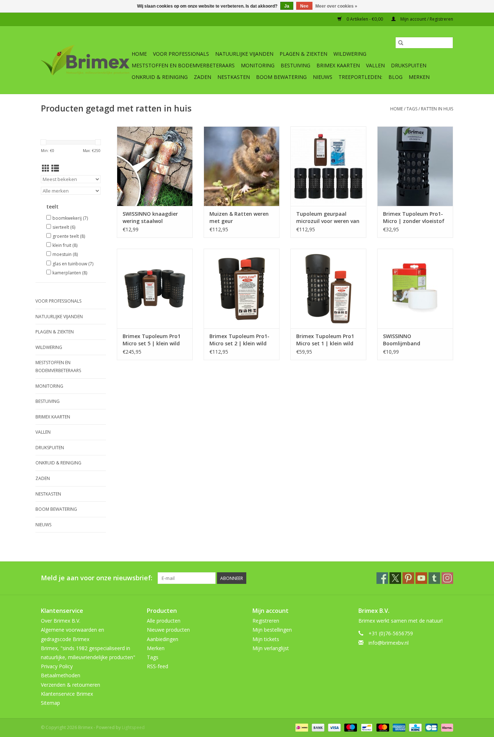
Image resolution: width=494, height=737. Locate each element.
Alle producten (163, 620)
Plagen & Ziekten (303, 53)
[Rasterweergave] (46, 168)
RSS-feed (157, 666)
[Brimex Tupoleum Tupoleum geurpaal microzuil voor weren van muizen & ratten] (328, 166)
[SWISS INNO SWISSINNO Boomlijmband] (415, 288)
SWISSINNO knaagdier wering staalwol (150, 217)
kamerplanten (69, 273)
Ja (286, 6)
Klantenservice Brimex (67, 693)
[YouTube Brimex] (421, 578)
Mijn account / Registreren (426, 19)
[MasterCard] (382, 727)
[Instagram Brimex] (447, 578)
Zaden (202, 76)
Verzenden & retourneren (70, 684)
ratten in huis (437, 109)
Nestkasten (233, 76)
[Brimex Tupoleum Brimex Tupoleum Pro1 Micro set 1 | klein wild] (328, 288)
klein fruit (64, 245)
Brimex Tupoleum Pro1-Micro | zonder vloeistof (413, 217)
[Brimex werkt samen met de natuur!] (85, 60)
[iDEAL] (301, 727)
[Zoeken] (400, 43)
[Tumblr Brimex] (434, 578)
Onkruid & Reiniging (160, 76)
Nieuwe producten (168, 629)
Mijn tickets (265, 639)
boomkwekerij (70, 218)
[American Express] (398, 727)
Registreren (265, 620)
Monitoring (257, 65)
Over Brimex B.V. (60, 620)
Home (139, 53)
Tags (411, 109)
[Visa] (333, 727)
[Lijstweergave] (55, 168)
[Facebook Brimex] (382, 578)
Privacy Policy (57, 666)
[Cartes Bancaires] (431, 727)
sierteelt (63, 227)
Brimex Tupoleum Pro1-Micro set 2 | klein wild (239, 340)
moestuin (65, 254)
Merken (419, 76)
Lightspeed (133, 727)
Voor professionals (181, 53)
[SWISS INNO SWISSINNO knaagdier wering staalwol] (155, 166)
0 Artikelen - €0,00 (364, 19)
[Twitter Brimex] (395, 578)
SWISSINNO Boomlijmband (401, 340)
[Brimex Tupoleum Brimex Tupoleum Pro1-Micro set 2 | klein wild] (242, 288)
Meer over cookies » (336, 6)
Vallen (375, 65)
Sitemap (50, 702)
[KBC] (414, 727)
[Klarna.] (446, 727)
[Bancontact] (366, 727)
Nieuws (322, 76)
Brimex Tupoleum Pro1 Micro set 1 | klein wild (325, 340)
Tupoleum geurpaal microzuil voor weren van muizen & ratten (327, 217)
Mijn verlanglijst (270, 648)
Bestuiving (295, 65)
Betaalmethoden (60, 675)
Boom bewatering (281, 76)
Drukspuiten (408, 65)
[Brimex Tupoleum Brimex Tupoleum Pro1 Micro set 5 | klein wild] (155, 288)
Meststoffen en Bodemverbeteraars (183, 65)
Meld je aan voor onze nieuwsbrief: (96, 578)
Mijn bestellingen (272, 629)
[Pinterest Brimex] (408, 578)
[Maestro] (350, 727)
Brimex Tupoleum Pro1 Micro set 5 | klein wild (151, 340)
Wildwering (349, 53)
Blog (395, 76)
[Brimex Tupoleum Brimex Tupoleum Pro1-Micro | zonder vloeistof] (415, 166)
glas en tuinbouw (72, 264)
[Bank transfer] (317, 727)
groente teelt (68, 236)
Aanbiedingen (162, 639)
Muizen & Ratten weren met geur (239, 217)
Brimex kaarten (338, 65)
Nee (304, 6)
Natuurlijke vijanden (244, 53)
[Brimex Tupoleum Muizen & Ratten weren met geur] (242, 166)
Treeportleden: (360, 76)
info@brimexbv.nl (389, 642)
